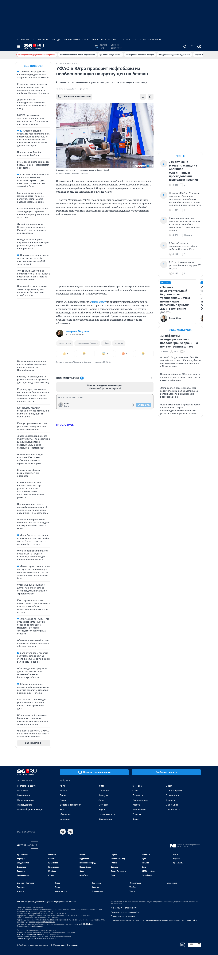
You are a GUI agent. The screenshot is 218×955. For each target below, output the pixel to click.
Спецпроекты (173, 809)
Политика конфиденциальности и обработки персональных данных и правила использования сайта (154, 920)
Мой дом (103, 804)
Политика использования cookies (125, 912)
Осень (135, 790)
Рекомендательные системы (123, 916)
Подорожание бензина (87, 343)
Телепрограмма (71, 40)
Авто (62, 786)
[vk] (70, 832)
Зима (101, 786)
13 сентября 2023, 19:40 (66, 89)
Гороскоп (97, 40)
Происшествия (140, 800)
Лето (101, 800)
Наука (101, 809)
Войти (66, 406)
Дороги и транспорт (70, 804)
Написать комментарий (77, 96)
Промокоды (154, 40)
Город (63, 800)
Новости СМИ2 (65, 425)
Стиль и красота (174, 790)
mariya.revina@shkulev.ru (27, 939)
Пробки (126, 40)
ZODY (135, 40)
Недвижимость (25, 40)
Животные (65, 814)
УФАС (106, 343)
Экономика (172, 804)
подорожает (98, 301)
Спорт (169, 786)
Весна (63, 795)
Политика (137, 795)
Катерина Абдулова (77, 331)
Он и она (137, 786)
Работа (136, 804)
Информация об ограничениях (124, 908)
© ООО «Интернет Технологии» (64, 945)
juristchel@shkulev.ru (85, 924)
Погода (56, 40)
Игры (143, 40)
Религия (136, 814)
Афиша (86, 40)
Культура (103, 795)
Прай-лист (22, 790)
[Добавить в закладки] (143, 97)
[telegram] (63, 832)
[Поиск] (184, 46)
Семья (135, 819)
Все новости (33, 66)
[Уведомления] (192, 46)
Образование (105, 819)
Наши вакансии (25, 800)
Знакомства (43, 40)
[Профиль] (199, 46)
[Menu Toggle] (18, 46)
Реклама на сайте (26, 786)
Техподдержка (24, 804)
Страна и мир (173, 795)
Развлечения (139, 809)
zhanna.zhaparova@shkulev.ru (29, 934)
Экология (171, 800)
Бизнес (63, 790)
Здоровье (65, 819)
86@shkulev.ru (49, 922)
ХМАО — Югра (65, 343)
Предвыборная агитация (30, 809)
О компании (23, 795)
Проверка (118, 343)
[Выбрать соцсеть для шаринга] (150, 97)
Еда (62, 809)
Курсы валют (112, 40)
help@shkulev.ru (36, 926)
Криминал (103, 790)
